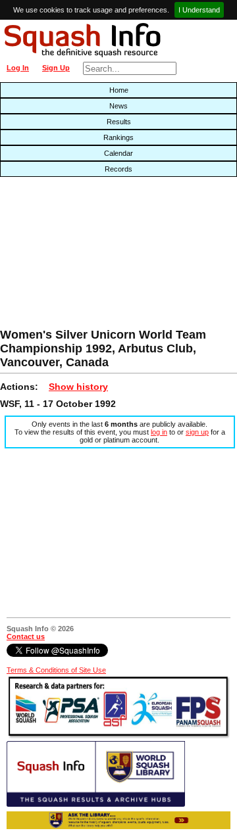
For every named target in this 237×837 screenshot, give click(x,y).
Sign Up (56, 68)
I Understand (199, 10)
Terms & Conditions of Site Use (56, 670)
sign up (197, 432)
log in (159, 432)
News (118, 106)
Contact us (26, 636)
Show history (78, 386)
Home (118, 90)
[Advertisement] (75, 256)
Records (118, 169)
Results (119, 122)
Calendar (118, 153)
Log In (18, 68)
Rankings (118, 137)
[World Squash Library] (96, 804)
